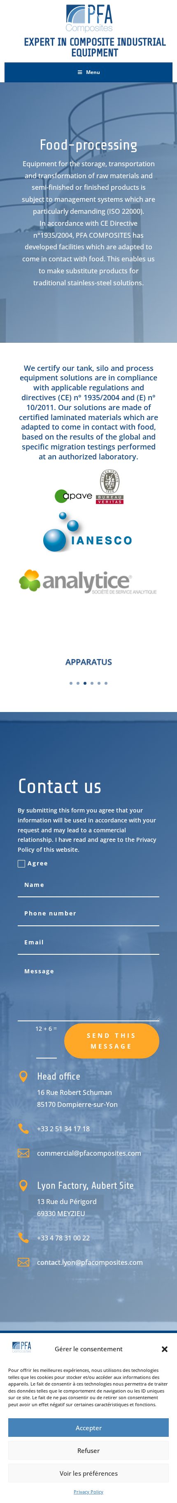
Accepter (89, 1428)
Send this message (112, 1040)
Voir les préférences (89, 1473)
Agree (38, 863)
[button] (165, 1349)
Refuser (88, 1450)
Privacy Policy (88, 1492)
